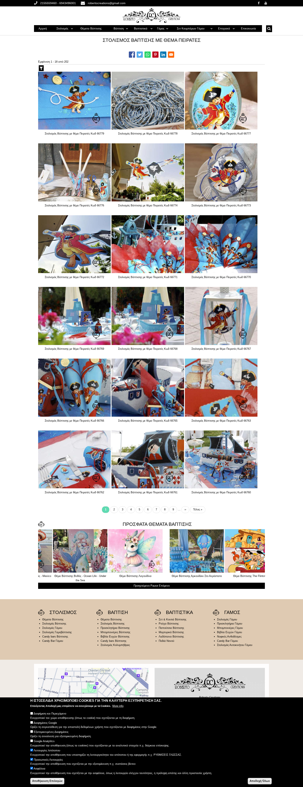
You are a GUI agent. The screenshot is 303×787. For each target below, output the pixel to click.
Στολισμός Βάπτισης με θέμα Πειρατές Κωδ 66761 (147, 492)
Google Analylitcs (44, 741)
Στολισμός (64, 29)
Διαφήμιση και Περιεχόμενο (50, 713)
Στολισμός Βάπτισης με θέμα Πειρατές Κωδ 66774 (147, 205)
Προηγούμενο (142, 585)
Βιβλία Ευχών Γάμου (229, 632)
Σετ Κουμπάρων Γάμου (195, 29)
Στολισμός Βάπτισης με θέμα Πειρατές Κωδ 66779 (74, 133)
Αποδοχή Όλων (260, 780)
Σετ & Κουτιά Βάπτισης (172, 619)
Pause (154, 585)
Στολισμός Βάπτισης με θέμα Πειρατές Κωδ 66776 (74, 205)
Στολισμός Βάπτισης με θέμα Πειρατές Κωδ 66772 (74, 277)
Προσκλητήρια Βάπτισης (115, 627)
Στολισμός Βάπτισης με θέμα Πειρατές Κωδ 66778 (147, 133)
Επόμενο (164, 585)
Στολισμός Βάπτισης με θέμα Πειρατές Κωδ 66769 (74, 348)
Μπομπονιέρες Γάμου (230, 627)
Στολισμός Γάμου (52, 627)
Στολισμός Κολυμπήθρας (115, 645)
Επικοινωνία (248, 28)
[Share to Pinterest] (155, 54)
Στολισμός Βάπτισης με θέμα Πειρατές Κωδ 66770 (221, 277)
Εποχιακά (226, 29)
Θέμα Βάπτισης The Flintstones (121, 576)
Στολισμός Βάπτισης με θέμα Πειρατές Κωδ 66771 (147, 277)
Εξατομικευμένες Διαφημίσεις (51, 731)
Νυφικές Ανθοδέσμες (229, 636)
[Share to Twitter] (140, 54)
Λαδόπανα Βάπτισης (171, 636)
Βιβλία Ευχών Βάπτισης (115, 636)
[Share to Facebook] (132, 54)
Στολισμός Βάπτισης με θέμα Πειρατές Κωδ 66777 (221, 133)
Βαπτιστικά (143, 29)
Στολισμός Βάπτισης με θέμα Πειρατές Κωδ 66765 (147, 420)
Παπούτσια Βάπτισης (171, 627)
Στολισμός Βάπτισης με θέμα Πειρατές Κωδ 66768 (147, 348)
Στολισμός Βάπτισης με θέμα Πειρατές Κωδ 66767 (221, 348)
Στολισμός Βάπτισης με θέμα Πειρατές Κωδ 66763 (221, 420)
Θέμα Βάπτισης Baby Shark (231, 576)
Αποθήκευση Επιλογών (47, 780)
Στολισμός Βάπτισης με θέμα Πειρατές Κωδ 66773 (221, 205)
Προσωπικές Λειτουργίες (48, 759)
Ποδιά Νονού (166, 640)
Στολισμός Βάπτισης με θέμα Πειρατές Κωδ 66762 (74, 492)
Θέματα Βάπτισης (91, 28)
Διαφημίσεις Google (45, 722)
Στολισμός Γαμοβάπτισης (57, 632)
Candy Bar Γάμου (52, 640)
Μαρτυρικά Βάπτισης (171, 632)
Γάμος (163, 29)
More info (117, 705)
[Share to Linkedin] (163, 54)
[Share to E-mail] (171, 54)
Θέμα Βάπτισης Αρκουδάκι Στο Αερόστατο (65, 576)
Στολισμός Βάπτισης (54, 623)
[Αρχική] (151, 15)
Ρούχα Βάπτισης (169, 623)
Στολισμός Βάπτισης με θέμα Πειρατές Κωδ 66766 (74, 420)
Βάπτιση (121, 29)
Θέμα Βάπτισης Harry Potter (176, 576)
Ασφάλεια (39, 768)
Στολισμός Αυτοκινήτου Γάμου (234, 645)
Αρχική (43, 28)
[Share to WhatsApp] (147, 54)
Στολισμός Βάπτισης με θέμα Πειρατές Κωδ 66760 (221, 492)
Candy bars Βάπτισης (55, 636)
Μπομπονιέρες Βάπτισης (115, 632)
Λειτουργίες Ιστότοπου (47, 750)
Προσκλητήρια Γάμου (229, 623)
